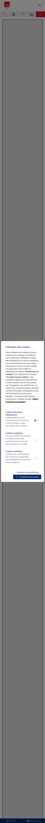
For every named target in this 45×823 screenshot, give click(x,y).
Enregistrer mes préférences (28, 472)
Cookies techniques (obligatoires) (18, 419)
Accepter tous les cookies (29, 477)
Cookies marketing (18, 456)
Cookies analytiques (18, 438)
